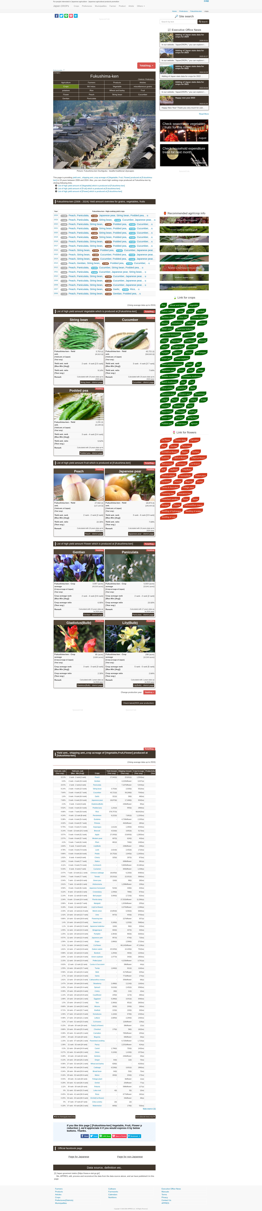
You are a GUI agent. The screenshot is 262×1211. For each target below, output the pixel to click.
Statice (97, 861)
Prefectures (87, 6)
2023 (56, 220)
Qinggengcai (97, 930)
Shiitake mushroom (170, 376)
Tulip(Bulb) (186, 470)
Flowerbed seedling (97, 1041)
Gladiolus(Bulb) (97, 804)
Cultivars (112, 1189)
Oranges (179, 417)
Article (131, 6)
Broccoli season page (184, 249)
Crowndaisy (97, 892)
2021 (56, 228)
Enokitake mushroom (192, 376)
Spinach (97, 987)
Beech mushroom (169, 382)
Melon (97, 1075)
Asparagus (97, 827)
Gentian (65, 98)
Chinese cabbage (97, 873)
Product (122, 6)
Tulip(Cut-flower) (97, 1025)
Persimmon (97, 815)
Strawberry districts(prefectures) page (184, 268)
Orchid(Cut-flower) (97, 1098)
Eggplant (97, 999)
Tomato (97, 877)
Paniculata (91, 98)
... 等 (105, 215)
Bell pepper (97, 896)
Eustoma (97, 819)
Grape (97, 941)
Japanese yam (97, 938)
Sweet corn (97, 922)
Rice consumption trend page (184, 287)
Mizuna (97, 1006)
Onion (97, 1052)
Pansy (97, 1045)
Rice (91, 90)
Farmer (113, 6)
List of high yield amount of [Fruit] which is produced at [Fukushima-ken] (89, 188)
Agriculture (66, 82)
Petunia (97, 1087)
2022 (56, 224)
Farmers (91, 82)
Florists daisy (97, 899)
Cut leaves (97, 1022)
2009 (56, 280)
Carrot (97, 1048)
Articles (143, 82)
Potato (97, 854)
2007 (56, 289)
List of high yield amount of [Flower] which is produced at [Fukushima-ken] (90, 191)
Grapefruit (181, 388)
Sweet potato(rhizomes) (172, 364)
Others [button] (140, 6)
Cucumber (142, 94)
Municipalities (101, 6)
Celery (97, 991)
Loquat (165, 400)
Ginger (97, 1060)
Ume (97, 915)
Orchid (97, 1083)
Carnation (97, 1033)
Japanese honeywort (97, 888)
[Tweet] (61, 16)
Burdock (97, 953)
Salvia (97, 976)
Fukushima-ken (196, 11)
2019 (56, 237)
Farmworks (113, 1192)
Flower (66, 94)
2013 (56, 263)
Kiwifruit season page (184, 277)
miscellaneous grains (143, 86)
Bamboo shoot (168, 317)
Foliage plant (97, 1079)
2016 (56, 250)
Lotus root (97, 1090)
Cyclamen (97, 869)
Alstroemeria (97, 884)
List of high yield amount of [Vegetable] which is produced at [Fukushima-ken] (91, 186)
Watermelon (97, 1106)
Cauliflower (97, 995)
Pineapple (180, 412)
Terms (164, 1194)
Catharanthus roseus (97, 980)
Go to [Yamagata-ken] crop (65, 1117)
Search (204, 22)
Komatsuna (97, 1014)
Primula (97, 823)
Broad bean (97, 1071)
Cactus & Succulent (97, 964)
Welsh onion (97, 911)
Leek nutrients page (184, 258)
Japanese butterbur (97, 926)
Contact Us (166, 1200)
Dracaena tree (184, 493)
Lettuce (97, 1018)
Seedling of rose (169, 517)
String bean (117, 94)
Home (174, 11)
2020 (56, 233)
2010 (56, 276)
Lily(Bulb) (97, 846)
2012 (56, 267)
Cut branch (97, 865)
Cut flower (97, 945)
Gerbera (97, 1056)
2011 (56, 272)
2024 (56, 215)
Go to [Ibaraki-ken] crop (144, 1117)
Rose (97, 1094)
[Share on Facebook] (57, 16)
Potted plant (97, 961)
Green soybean (97, 957)
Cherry (97, 857)
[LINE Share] (66, 16)
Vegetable (117, 86)
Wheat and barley (117, 90)
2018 (56, 241)
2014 (56, 259)
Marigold (97, 903)
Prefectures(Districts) (64, 1200)
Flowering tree (97, 919)
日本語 (206, 1)
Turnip (97, 968)
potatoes (66, 90)
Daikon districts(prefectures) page (184, 239)
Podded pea (97, 808)
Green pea (97, 880)
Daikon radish (97, 949)
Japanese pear (97, 800)
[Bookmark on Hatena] (76, 16)
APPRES (165, 1203)
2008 (56, 285)
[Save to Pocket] (71, 16)
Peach (91, 94)
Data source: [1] (149, 1109)
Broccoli (97, 831)
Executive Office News (171, 1189)
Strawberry (97, 983)
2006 (56, 293)
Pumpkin (97, 934)
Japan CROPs (61, 6)
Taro (97, 1003)
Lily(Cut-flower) (97, 907)
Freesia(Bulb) (185, 476)
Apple (97, 835)
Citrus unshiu (97, 1102)
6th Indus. (91, 86)
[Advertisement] (104, 39)
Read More (204, 114)
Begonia (97, 1037)
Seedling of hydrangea (171, 511)
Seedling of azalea (193, 511)
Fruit (143, 90)
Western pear (97, 838)
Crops (76, 6)
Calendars (112, 1194)
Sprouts (194, 423)
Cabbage (97, 1067)
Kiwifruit (97, 1010)
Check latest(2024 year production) (138, 703)
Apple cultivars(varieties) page (184, 220)
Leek (97, 850)
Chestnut (97, 1029)
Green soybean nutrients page (184, 230)
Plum (97, 842)
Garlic (97, 796)
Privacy (165, 1197)
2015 (56, 254)
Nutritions (112, 1197)
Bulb (97, 972)
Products (117, 82)
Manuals (165, 1192)
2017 (56, 246)
